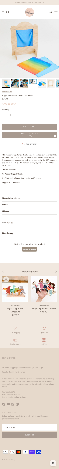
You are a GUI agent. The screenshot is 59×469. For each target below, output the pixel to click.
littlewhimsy (11, 460)
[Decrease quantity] (4, 115)
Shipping (5, 211)
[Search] (9, 12)
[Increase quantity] (15, 115)
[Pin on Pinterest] (12, 223)
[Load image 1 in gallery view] (29, 48)
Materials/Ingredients (11, 198)
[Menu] (3, 12)
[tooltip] (55, 136)
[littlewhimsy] (29, 12)
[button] (29, 135)
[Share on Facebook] (8, 223)
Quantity (5, 110)
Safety (5, 205)
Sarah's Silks (7, 92)
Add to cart (29, 127)
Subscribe (29, 435)
